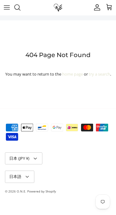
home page (72, 74)
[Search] (20, 7)
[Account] (95, 7)
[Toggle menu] (7, 7)
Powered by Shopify (41, 191)
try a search (99, 74)
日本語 (15, 176)
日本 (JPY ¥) (19, 158)
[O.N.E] (58, 7)
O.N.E (21, 191)
